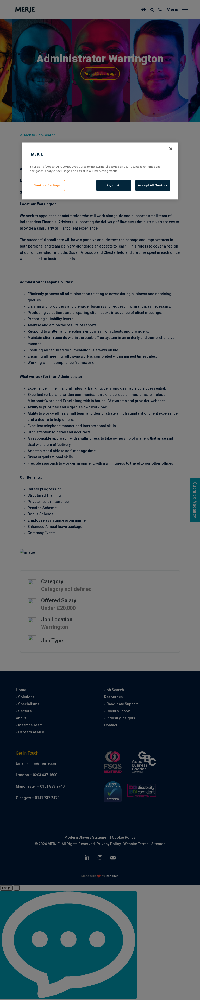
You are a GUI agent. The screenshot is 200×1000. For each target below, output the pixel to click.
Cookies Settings (47, 185)
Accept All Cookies (152, 185)
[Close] (171, 149)
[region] (100, 171)
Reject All (113, 185)
